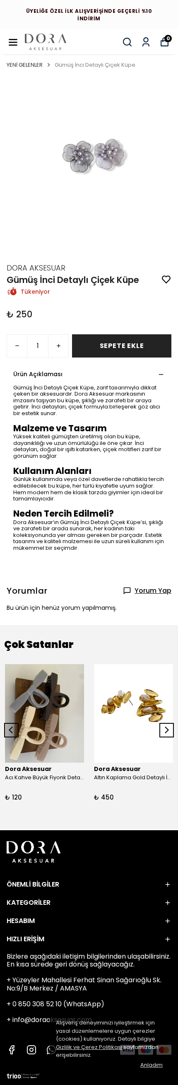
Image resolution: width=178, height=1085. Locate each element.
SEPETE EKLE (122, 345)
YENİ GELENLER (25, 65)
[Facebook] (12, 1050)
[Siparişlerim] (146, 42)
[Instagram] (31, 1050)
